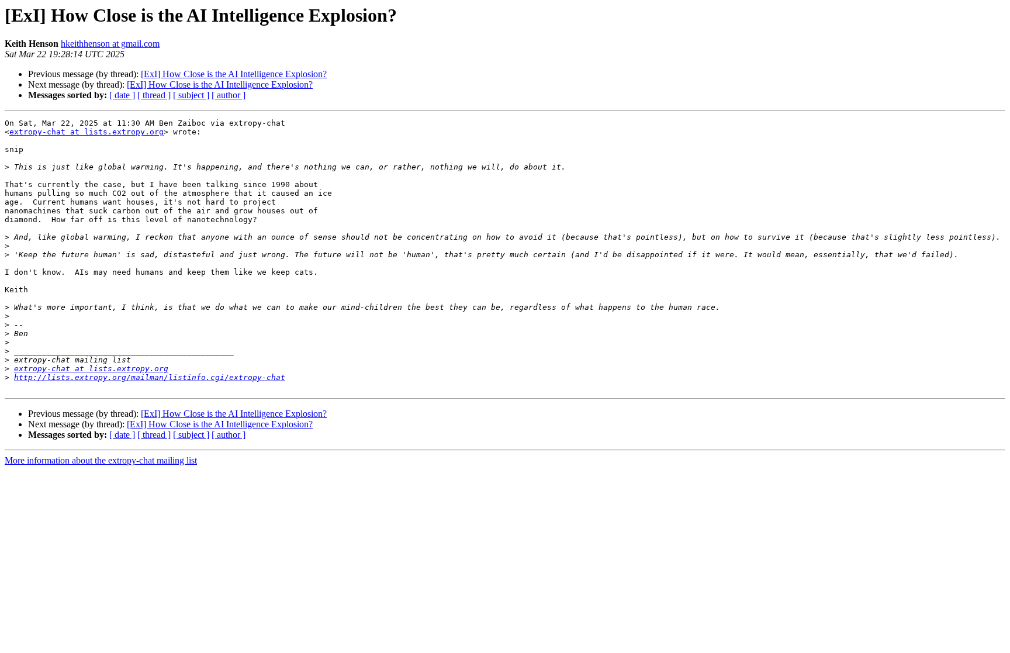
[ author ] (228, 95)
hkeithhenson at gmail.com (110, 44)
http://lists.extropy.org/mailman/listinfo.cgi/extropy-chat (149, 377)
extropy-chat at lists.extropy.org (86, 131)
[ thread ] (154, 95)
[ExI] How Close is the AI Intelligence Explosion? (234, 74)
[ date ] (122, 95)
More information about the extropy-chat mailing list (101, 460)
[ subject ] (191, 95)
